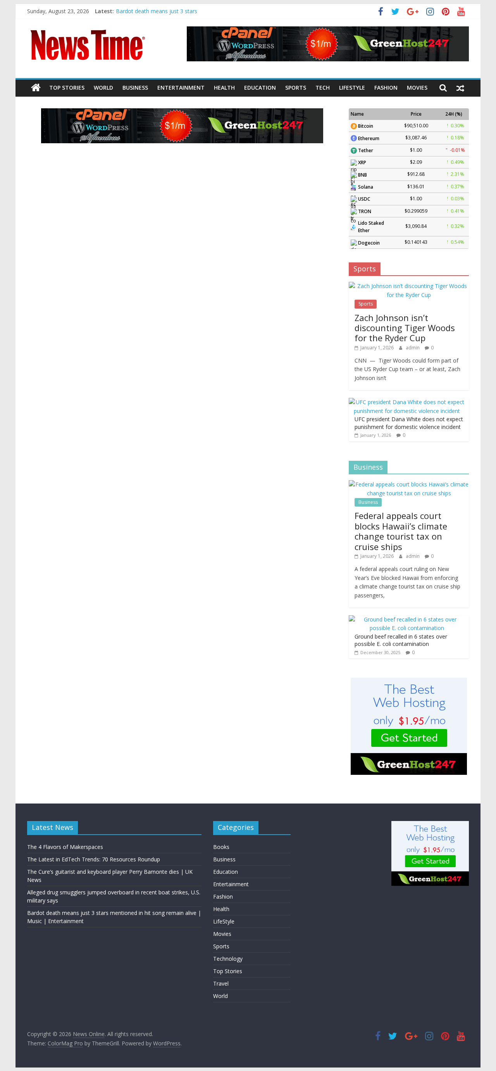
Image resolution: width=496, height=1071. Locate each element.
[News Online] (36, 88)
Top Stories (66, 87)
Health (224, 87)
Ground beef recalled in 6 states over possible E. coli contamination (401, 640)
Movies (417, 87)
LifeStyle (352, 87)
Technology (228, 958)
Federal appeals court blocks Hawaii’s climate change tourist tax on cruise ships (401, 531)
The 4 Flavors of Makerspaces (65, 847)
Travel (221, 983)
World (103, 87)
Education (260, 87)
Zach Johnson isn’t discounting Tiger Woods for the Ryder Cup (405, 328)
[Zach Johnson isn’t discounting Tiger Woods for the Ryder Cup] (409, 286)
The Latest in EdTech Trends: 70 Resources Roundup (93, 859)
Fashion (386, 87)
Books (221, 847)
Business (135, 87)
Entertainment (181, 87)
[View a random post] (460, 88)
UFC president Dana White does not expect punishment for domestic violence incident (409, 422)
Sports (295, 87)
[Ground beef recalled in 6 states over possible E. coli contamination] (407, 619)
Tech (322, 87)
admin (413, 347)
